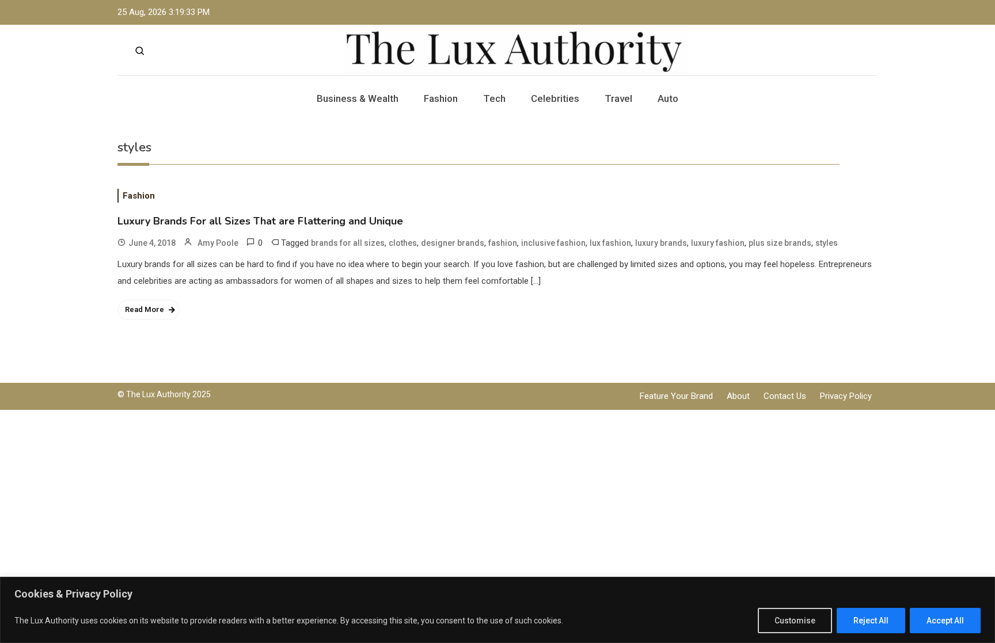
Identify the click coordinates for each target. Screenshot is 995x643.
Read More (144, 309)
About (738, 396)
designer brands (452, 243)
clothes (403, 243)
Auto (668, 98)
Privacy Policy (846, 396)
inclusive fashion (553, 243)
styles (826, 243)
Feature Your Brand (676, 396)
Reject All (870, 620)
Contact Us (785, 396)
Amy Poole (218, 243)
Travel (618, 98)
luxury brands (661, 243)
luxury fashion (718, 243)
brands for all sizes (348, 243)
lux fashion (610, 243)
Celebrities (555, 98)
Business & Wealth (357, 98)
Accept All (945, 620)
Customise (794, 620)
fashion (502, 243)
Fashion (441, 98)
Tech (494, 98)
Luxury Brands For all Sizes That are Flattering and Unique (260, 221)
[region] (497, 610)
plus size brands (780, 243)
